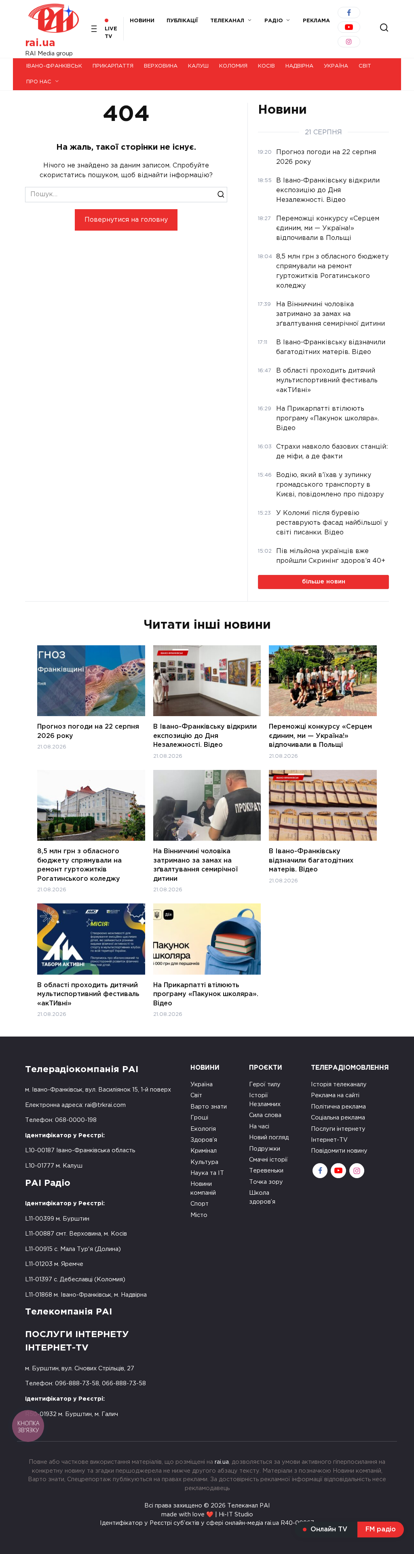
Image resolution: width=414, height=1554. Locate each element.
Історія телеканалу (339, 1084)
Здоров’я (203, 1140)
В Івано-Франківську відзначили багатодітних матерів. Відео (311, 860)
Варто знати (208, 1106)
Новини (142, 21)
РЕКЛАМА (316, 21)
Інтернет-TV (329, 1140)
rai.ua (40, 43)
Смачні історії (268, 1159)
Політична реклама (338, 1106)
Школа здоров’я (262, 1197)
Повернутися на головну (126, 220)
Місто (198, 1215)
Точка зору (266, 1182)
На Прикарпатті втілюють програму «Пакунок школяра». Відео (205, 994)
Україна (336, 66)
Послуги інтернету (338, 1129)
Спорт (199, 1203)
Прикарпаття (113, 66)
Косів (266, 66)
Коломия (233, 66)
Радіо (273, 21)
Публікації (182, 21)
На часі (259, 1126)
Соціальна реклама (338, 1117)
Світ (365, 66)
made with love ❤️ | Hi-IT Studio (207, 1514)
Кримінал (203, 1150)
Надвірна (299, 66)
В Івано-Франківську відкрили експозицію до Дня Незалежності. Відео (205, 736)
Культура (204, 1162)
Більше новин (323, 581)
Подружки (264, 1148)
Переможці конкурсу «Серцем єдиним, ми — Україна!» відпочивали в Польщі (320, 736)
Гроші (199, 1117)
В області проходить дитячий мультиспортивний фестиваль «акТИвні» (88, 994)
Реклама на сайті (335, 1095)
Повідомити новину (339, 1150)
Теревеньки (266, 1170)
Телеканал (227, 21)
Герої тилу (265, 1084)
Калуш (198, 66)
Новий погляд (269, 1137)
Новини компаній (203, 1188)
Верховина (160, 66)
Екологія (203, 1129)
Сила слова (265, 1115)
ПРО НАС (38, 82)
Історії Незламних (265, 1100)
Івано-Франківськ (54, 66)
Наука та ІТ (207, 1173)
